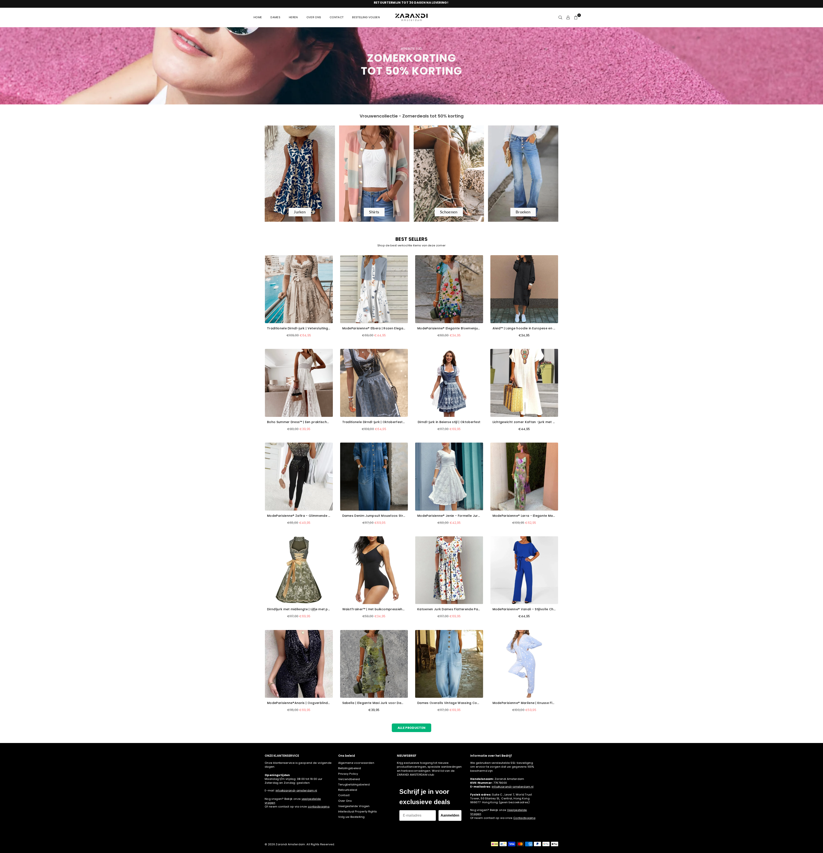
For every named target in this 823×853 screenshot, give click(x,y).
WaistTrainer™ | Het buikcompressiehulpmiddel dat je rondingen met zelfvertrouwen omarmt (374, 609)
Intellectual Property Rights (357, 811)
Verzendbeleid (349, 779)
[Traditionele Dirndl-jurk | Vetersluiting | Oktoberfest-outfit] (299, 289)
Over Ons (345, 801)
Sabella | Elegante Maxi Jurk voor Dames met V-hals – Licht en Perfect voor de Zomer (374, 703)
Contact (344, 795)
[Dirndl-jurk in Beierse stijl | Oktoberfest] (449, 383)
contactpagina (318, 807)
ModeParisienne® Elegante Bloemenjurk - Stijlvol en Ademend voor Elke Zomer (449, 328)
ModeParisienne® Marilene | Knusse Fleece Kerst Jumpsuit (524, 703)
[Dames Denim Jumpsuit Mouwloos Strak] (374, 477)
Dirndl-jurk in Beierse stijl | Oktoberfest (449, 422)
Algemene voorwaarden (356, 763)
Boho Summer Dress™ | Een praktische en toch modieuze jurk (299, 422)
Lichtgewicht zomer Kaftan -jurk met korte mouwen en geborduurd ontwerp (524, 422)
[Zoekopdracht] (560, 17)
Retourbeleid (347, 790)
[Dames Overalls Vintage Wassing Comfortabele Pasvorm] (449, 664)
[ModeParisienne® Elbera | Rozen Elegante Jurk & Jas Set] (374, 289)
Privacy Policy (348, 774)
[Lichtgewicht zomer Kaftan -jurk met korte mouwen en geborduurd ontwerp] (524, 383)
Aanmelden (450, 815)
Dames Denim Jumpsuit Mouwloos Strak (374, 516)
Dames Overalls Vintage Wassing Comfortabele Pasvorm (449, 703)
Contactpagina (524, 818)
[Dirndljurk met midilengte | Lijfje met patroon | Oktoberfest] (299, 570)
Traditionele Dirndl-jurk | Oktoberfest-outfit (374, 422)
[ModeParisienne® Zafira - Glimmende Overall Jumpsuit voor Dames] (299, 477)
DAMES (275, 17)
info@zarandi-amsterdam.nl (296, 790)
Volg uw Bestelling (351, 817)
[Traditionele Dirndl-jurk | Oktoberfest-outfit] (374, 383)
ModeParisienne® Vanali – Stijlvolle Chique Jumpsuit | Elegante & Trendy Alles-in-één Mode (524, 609)
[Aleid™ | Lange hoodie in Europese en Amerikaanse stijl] (524, 289)
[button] (576, 17)
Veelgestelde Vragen (354, 806)
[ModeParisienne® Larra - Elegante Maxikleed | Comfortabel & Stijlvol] (524, 477)
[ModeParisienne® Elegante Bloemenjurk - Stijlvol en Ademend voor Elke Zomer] (449, 289)
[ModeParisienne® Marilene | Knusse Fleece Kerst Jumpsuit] (524, 664)
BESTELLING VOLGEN (366, 17)
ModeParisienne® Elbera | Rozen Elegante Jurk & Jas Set (374, 328)
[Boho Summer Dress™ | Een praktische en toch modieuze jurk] (299, 383)
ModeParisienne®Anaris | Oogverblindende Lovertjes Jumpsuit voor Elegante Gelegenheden (299, 703)
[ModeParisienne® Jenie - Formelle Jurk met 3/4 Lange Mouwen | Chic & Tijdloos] (449, 477)
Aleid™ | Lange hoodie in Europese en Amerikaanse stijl (524, 328)
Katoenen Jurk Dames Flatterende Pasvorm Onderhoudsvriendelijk (449, 609)
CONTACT (337, 17)
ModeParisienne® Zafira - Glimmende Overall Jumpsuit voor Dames (299, 516)
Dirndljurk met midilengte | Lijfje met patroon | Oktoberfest (299, 609)
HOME (258, 17)
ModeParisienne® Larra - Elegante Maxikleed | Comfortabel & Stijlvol (524, 516)
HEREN (293, 17)
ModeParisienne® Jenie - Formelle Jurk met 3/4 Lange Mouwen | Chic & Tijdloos (449, 516)
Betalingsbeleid (349, 768)
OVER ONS (313, 17)
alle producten (411, 728)
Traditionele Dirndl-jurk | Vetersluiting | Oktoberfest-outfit (299, 328)
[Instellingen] (568, 17)
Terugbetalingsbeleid (354, 784)
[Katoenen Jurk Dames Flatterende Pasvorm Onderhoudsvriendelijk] (449, 570)
